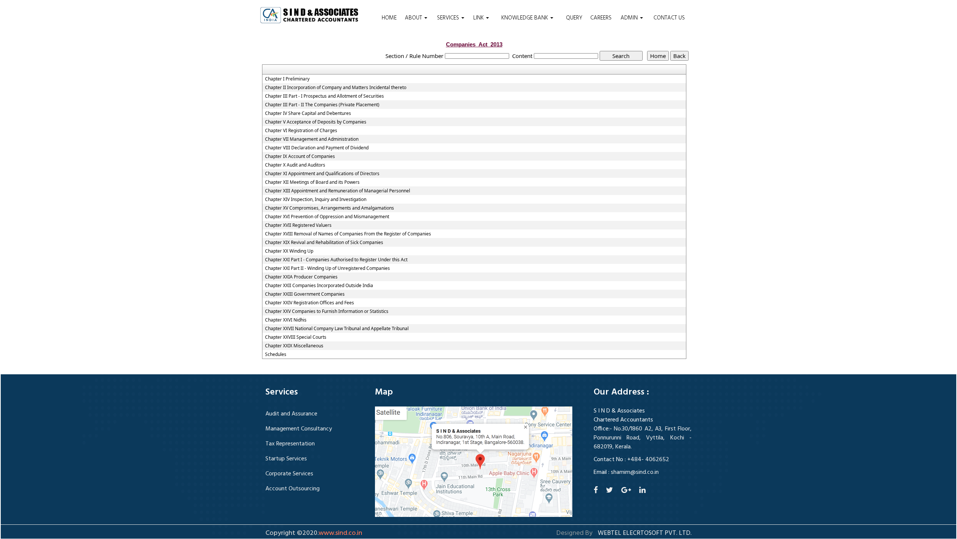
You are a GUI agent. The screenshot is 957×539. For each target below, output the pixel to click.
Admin (630, 18)
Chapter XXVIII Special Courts (295, 337)
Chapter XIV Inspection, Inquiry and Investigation (315, 199)
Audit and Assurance (291, 414)
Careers (601, 18)
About (414, 18)
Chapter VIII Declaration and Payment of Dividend (317, 148)
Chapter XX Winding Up (289, 251)
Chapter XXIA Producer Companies (301, 277)
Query (574, 18)
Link (479, 18)
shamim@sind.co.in (635, 472)
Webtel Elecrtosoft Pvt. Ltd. (645, 533)
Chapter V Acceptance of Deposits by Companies (315, 122)
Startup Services (286, 459)
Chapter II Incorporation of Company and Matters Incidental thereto (335, 88)
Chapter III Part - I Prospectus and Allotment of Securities (324, 96)
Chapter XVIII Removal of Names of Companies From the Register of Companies (348, 234)
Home (389, 18)
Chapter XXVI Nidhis (286, 320)
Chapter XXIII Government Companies (305, 294)
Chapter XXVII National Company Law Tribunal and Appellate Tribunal (337, 329)
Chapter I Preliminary (287, 79)
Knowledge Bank (525, 18)
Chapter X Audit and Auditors (295, 165)
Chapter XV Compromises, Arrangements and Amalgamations (329, 208)
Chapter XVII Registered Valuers (298, 225)
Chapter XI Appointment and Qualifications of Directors (322, 174)
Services (449, 18)
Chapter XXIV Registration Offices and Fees (309, 303)
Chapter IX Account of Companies (300, 156)
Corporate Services (289, 474)
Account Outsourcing (292, 489)
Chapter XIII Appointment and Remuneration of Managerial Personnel (337, 191)
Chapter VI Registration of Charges (301, 131)
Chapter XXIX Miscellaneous (294, 346)
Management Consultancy (298, 429)
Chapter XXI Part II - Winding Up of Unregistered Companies (327, 268)
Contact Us (669, 18)
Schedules (275, 354)
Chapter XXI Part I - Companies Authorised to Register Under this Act (336, 260)
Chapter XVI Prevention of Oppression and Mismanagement (327, 217)
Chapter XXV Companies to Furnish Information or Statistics (326, 311)
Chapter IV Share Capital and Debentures (308, 113)
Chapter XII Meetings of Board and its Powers (312, 182)
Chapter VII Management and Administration (312, 139)
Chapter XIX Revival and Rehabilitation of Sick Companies (324, 243)
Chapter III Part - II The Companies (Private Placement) (322, 105)
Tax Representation (290, 444)
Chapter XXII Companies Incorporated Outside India (319, 286)
